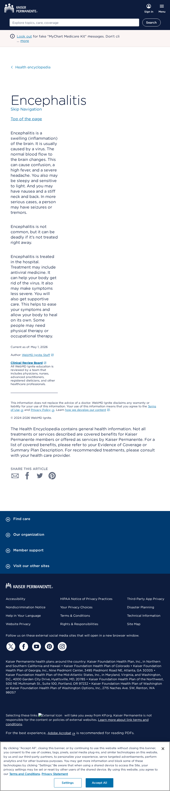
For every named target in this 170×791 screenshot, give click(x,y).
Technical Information (143, 615)
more (24, 41)
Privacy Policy (41, 409)
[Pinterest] (48, 646)
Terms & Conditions (75, 615)
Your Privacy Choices (76, 607)
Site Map (133, 624)
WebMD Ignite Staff (36, 355)
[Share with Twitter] (39, 475)
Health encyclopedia (32, 67)
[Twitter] (10, 646)
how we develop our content (85, 409)
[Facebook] (23, 646)
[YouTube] (35, 646)
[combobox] (74, 22)
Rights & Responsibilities (79, 624)
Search (151, 22)
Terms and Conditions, (25, 774)
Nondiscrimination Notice (25, 607)
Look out (24, 36)
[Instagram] (61, 646)
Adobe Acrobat (59, 733)
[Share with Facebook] (27, 475)
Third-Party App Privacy (145, 599)
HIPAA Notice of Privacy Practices (86, 599)
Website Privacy (18, 624)
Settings (67, 782)
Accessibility (15, 599)
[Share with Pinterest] (52, 475)
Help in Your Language (23, 615)
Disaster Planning (140, 607)
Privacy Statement (55, 774)
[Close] (163, 748)
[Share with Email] (15, 475)
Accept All (99, 782)
